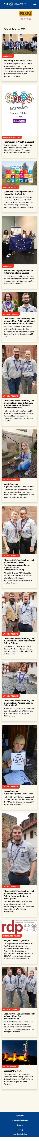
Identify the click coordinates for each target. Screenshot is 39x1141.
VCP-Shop (19, 1130)
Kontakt (20, 1125)
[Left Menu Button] (34, 4)
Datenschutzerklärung (19, 1120)
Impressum (19, 1115)
